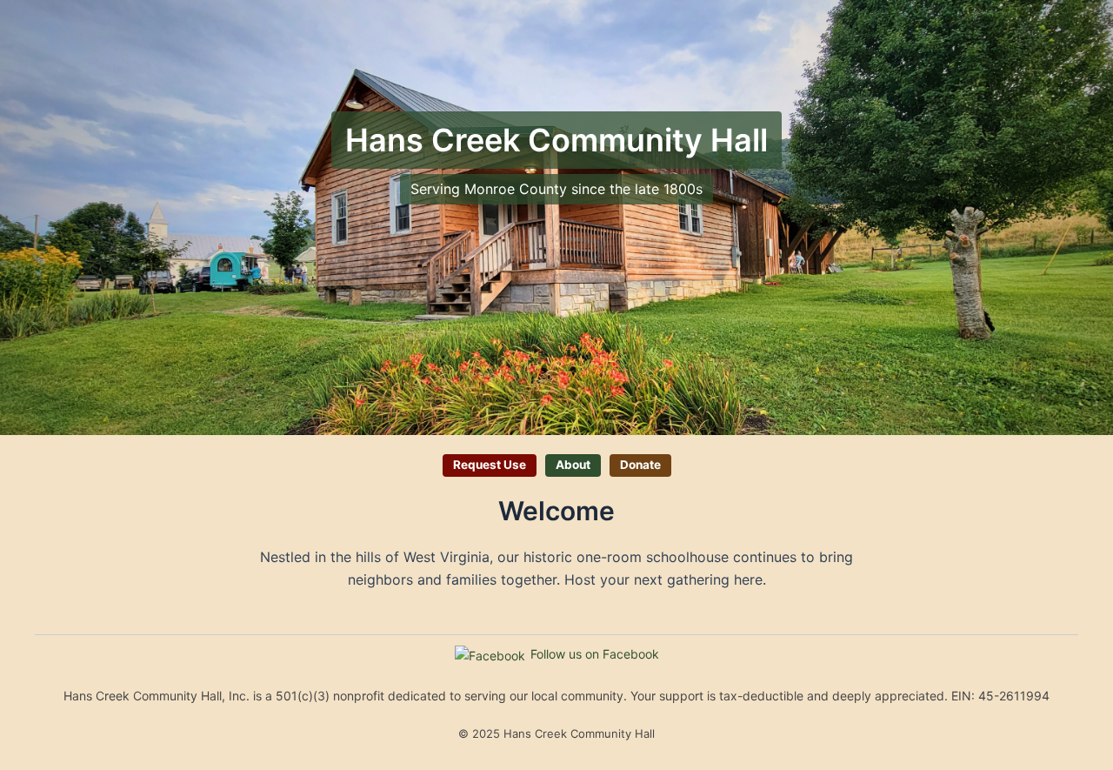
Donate (640, 465)
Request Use (489, 465)
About (573, 465)
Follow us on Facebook (594, 653)
